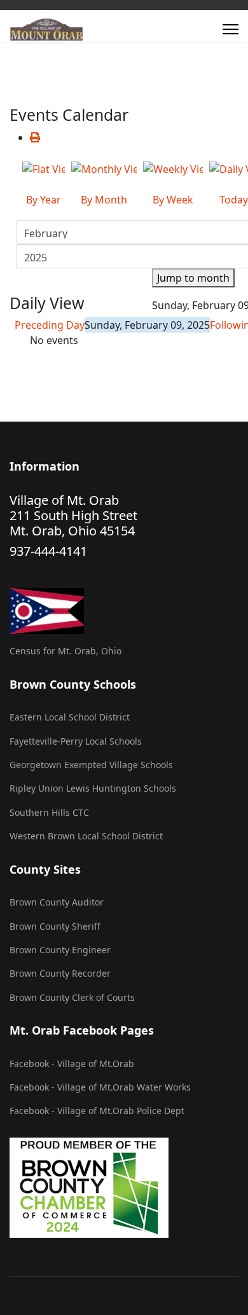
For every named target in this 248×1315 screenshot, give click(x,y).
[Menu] (230, 29)
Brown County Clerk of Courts (72, 997)
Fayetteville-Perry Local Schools (76, 741)
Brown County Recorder (60, 973)
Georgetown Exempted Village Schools (91, 765)
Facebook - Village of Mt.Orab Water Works (100, 1087)
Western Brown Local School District (86, 836)
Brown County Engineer (60, 950)
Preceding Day (50, 325)
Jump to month (193, 278)
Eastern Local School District (70, 717)
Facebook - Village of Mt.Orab (72, 1063)
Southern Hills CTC (49, 812)
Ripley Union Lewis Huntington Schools (93, 788)
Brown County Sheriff (55, 926)
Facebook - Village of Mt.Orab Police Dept (97, 1111)
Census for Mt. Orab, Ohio (65, 651)
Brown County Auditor (57, 902)
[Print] (35, 137)
